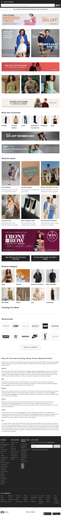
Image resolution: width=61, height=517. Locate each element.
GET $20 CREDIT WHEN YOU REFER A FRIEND (45, 258)
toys (31, 426)
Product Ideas (14, 453)
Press (2, 453)
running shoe (14, 403)
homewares (22, 412)
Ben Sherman (4, 501)
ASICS (47, 499)
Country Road (11, 499)
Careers (2, 455)
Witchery (25, 495)
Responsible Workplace (24, 446)
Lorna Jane (33, 495)
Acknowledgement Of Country (5, 445)
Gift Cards (13, 450)
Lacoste (25, 501)
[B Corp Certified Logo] (25, 466)
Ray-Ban (41, 497)
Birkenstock (11, 495)
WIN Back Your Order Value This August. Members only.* (30, 9)
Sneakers (48, 495)
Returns (12, 446)
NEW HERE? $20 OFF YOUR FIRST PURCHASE (16, 258)
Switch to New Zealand (14, 458)
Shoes (9, 501)
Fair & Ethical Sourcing (24, 458)
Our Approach (24, 443)
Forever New (19, 501)
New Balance (34, 497)
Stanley (17, 497)
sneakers (7, 385)
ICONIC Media (4, 449)
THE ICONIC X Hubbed (4, 479)
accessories (40, 371)
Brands (2, 447)
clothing (56, 362)
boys (18, 425)
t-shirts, (55, 383)
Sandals (48, 497)
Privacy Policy (4, 464)
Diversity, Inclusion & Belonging (25, 450)
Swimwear (33, 501)
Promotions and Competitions (4, 458)
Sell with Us (3, 451)
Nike (32, 499)
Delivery (13, 444)
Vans (17, 499)
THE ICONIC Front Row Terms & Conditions (5, 468)
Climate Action (24, 461)
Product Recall (14, 455)
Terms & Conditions (5, 462)
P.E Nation (56, 503)
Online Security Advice (4, 472)
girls (13, 425)
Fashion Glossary (15, 452)
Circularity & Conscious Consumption (24, 454)
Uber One (3, 476)
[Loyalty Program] (58, 5)
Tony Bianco (56, 501)
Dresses (48, 501)
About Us (3, 442)
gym (38, 401)
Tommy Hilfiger (55, 498)
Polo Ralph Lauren (41, 502)
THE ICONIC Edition (3, 483)
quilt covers (36, 414)
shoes (33, 371)
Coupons (3, 460)
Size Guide (13, 448)
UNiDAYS (3, 475)
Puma (40, 499)
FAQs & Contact (14, 442)
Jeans (55, 495)
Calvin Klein (41, 495)
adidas (2, 497)
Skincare (14, 394)
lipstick (52, 392)
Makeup (2, 499)
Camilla (10, 497)
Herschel (26, 499)
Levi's (2, 495)
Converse (18, 495)
